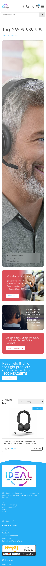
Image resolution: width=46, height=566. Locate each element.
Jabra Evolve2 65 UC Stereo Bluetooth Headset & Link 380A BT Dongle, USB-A (19, 442)
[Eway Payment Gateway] (19, 555)
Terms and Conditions (10, 535)
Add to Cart (35, 449)
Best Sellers (6, 565)
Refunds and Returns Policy (12, 541)
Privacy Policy (7, 538)
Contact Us (6, 533)
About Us (5, 530)
